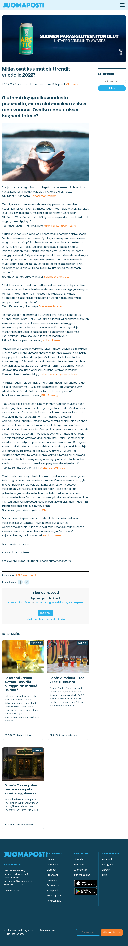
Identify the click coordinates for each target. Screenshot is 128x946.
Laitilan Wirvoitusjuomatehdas (58, 374)
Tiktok (105, 875)
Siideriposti (52, 875)
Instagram (107, 864)
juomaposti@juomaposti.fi (18, 881)
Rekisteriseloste (16, 934)
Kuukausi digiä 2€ (19, 602)
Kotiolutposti (54, 895)
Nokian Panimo (52, 340)
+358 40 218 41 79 (13, 884)
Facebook (107, 859)
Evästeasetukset (46, 930)
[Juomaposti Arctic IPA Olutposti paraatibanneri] (64, 38)
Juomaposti (53, 864)
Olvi (44, 510)
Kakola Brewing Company (60, 225)
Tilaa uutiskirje (112, 932)
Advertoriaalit (54, 900)
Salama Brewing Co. (56, 276)
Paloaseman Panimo (44, 196)
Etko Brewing (49, 395)
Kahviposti (52, 890)
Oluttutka (79, 864)
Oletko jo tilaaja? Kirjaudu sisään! (45, 619)
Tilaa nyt (46, 612)
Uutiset (51, 859)
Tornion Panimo (52, 535)
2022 (19, 575)
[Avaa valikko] (122, 5)
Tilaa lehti (79, 859)
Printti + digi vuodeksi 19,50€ (60, 602)
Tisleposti (52, 880)
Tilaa (112, 88)
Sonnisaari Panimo (50, 306)
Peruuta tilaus (11, 890)
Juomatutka (80, 869)
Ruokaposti (53, 885)
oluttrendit (29, 575)
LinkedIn (106, 869)
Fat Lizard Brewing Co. (52, 467)
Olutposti (72, 84)
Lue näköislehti (82, 875)
